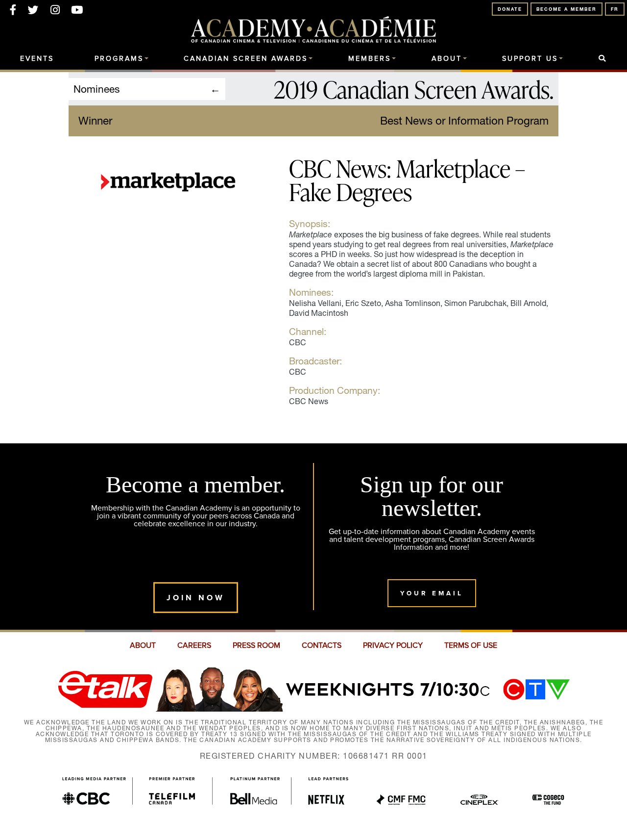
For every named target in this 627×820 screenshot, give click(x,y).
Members (369, 58)
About (447, 58)
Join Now (196, 597)
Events (37, 58)
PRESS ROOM (256, 645)
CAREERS (194, 645)
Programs (119, 58)
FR (615, 9)
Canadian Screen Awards (246, 58)
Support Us (530, 58)
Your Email (431, 593)
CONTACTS (321, 645)
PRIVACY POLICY (393, 645)
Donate (510, 9)
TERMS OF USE (470, 645)
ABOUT (143, 645)
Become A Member (566, 9)
